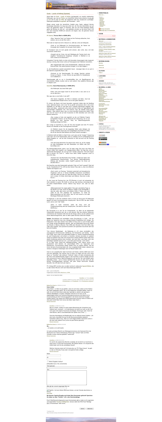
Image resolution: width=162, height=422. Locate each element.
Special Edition (86, 266)
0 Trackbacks (75, 281)
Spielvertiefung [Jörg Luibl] (105, 99)
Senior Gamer (102, 97)
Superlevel (101, 100)
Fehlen (63, 18)
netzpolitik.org (102, 118)
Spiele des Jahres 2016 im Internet (107, 56)
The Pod (101, 114)
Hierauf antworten (51, 301)
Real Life (102, 23)
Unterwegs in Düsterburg (105, 43)
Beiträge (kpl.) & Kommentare (107, 30)
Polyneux (101, 94)
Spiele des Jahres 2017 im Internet (107, 53)
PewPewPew (102, 103)
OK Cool (101, 110)
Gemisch (102, 18)
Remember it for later (104, 104)
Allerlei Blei (101, 90)
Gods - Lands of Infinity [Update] (58, 13)
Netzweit (102, 22)
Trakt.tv (100, 72)
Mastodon (101, 65)
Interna (101, 20)
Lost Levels (102, 92)
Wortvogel (101, 106)
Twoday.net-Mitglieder (62, 402)
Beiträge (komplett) (105, 28)
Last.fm (101, 77)
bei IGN (61, 19)
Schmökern (102, 25)
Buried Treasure (103, 91)
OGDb (68, 272)
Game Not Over (102, 109)
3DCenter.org (102, 116)
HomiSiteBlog (59, 4)
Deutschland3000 (103, 108)
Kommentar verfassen (87, 281)
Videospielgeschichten (104, 101)
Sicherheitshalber (103, 111)
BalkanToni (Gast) (51, 285)
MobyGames (63, 272)
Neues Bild (49, 393)
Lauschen (102, 21)
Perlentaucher (102, 119)
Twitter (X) (101, 67)
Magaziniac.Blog (103, 93)
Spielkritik (101, 98)
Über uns (101, 41)
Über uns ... (101, 14)
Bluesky (101, 63)
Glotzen (102, 19)
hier (50, 19)
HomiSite (82, 278)
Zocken (92, 278)
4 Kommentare (66, 281)
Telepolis (101, 120)
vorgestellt (63, 21)
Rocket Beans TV (103, 95)
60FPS (100, 89)
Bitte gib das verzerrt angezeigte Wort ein (58, 386)
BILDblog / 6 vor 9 (103, 117)
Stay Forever (102, 112)
